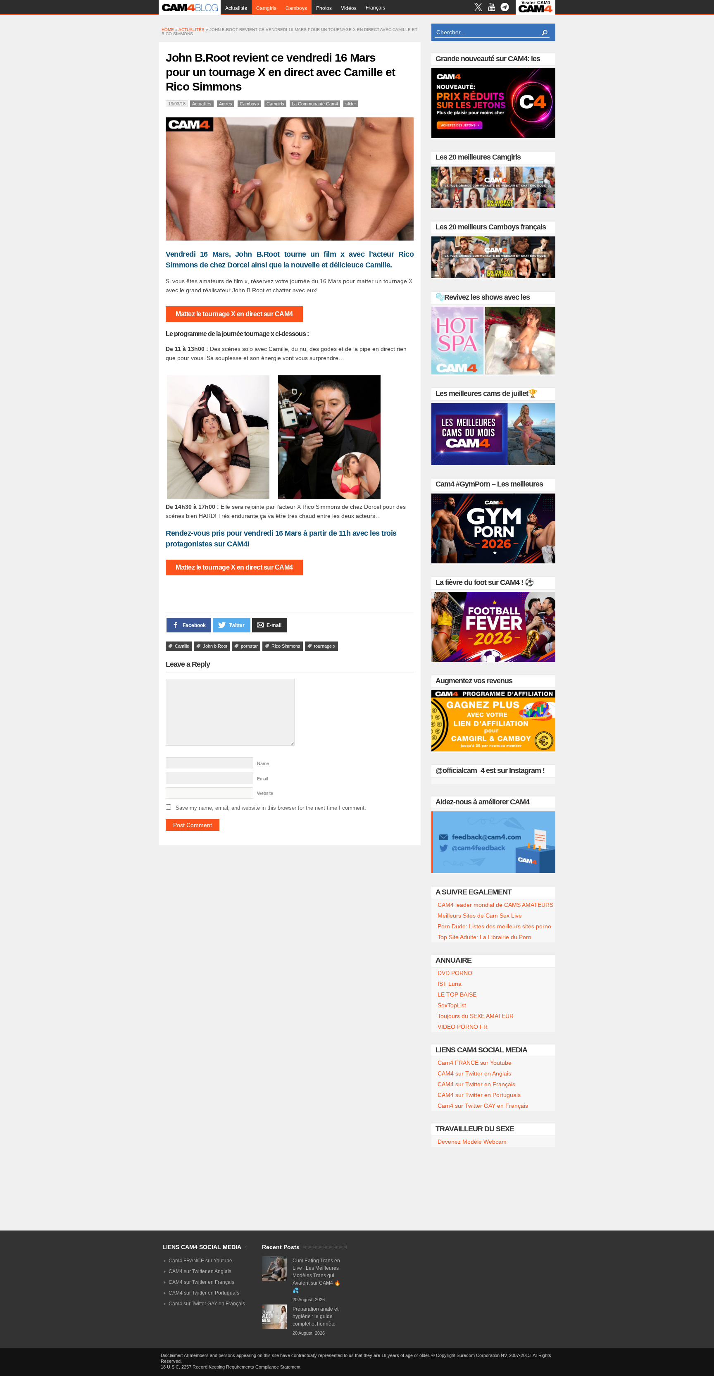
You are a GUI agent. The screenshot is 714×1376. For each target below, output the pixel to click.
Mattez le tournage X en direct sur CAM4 (234, 313)
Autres (225, 103)
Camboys (296, 7)
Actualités (236, 7)
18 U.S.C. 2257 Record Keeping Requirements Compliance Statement (230, 1366)
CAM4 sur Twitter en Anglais (474, 1073)
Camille (182, 646)
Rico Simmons (285, 646)
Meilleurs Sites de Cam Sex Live (480, 915)
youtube (491, 8)
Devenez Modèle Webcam (472, 1141)
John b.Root (215, 646)
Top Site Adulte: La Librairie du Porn (484, 937)
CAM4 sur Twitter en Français (476, 1084)
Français (375, 8)
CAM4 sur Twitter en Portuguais (479, 1095)
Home (168, 29)
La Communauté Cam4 (315, 103)
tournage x (325, 646)
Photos (324, 7)
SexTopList (452, 1005)
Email (262, 778)
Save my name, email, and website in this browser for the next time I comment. (271, 808)
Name (263, 763)
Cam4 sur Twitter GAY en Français (483, 1105)
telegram (505, 8)
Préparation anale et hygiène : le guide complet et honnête (315, 1316)
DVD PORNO (455, 973)
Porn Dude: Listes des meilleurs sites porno (494, 926)
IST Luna (450, 983)
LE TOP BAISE (457, 994)
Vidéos (349, 7)
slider (350, 103)
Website (265, 793)
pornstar (249, 646)
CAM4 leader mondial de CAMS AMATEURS (495, 904)
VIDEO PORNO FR (463, 1026)
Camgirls (266, 7)
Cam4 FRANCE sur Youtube (475, 1062)
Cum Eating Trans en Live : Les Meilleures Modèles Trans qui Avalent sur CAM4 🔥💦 (316, 1275)
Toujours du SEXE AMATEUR (476, 1016)
